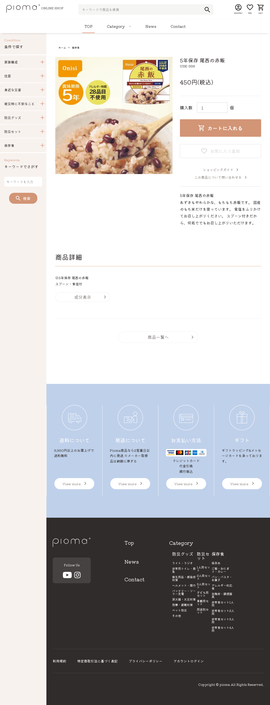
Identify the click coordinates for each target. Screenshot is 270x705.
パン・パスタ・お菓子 (222, 578)
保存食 (76, 47)
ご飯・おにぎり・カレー (220, 570)
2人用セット (204, 577)
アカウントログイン (188, 661)
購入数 (186, 108)
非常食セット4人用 (223, 629)
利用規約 (59, 661)
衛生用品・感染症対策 (184, 578)
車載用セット (203, 602)
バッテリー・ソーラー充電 (184, 592)
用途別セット (203, 611)
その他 (176, 615)
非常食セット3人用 (223, 620)
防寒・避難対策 (182, 604)
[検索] (206, 10)
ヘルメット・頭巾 (184, 585)
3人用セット (204, 585)
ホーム (62, 47)
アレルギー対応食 (222, 587)
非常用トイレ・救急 (184, 570)
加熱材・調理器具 (222, 595)
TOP (88, 26)
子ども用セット (203, 594)
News (150, 26)
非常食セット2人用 (223, 612)
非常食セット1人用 (223, 604)
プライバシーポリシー (145, 661)
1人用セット (203, 569)
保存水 (216, 563)
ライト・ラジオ (182, 563)
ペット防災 (179, 610)
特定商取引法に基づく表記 (97, 661)
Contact (178, 26)
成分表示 (82, 297)
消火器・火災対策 (184, 599)
